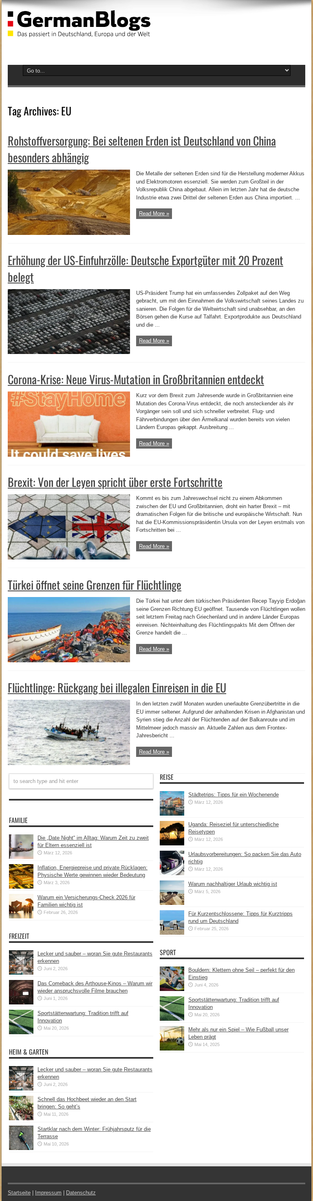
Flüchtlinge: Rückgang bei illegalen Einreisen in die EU (117, 687)
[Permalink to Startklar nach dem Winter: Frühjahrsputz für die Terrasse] (21, 1148)
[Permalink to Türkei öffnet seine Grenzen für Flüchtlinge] (69, 660)
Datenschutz (81, 1193)
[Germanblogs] (79, 31)
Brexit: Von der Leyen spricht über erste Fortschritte (115, 481)
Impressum (48, 1193)
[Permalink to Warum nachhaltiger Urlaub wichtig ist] (172, 903)
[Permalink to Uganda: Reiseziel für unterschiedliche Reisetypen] (172, 843)
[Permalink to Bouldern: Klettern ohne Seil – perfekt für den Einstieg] (172, 989)
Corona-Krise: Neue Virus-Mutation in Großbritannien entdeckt (136, 379)
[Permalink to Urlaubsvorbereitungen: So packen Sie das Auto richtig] (172, 873)
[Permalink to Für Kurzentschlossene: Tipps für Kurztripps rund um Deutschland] (172, 933)
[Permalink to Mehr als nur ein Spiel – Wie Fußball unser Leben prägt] (172, 1049)
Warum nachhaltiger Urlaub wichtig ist (232, 884)
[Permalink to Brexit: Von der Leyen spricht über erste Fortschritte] (69, 558)
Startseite (19, 1193)
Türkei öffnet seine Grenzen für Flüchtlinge (94, 584)
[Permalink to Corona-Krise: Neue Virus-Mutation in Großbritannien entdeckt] (69, 455)
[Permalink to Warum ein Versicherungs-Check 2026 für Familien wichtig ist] (21, 916)
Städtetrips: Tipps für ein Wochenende (233, 795)
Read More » (154, 213)
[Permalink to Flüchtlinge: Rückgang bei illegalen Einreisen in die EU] (69, 763)
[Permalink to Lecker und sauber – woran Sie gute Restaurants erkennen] (21, 973)
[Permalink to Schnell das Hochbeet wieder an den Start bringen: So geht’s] (21, 1118)
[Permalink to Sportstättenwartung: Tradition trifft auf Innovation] (21, 1032)
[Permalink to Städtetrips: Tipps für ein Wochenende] (172, 814)
